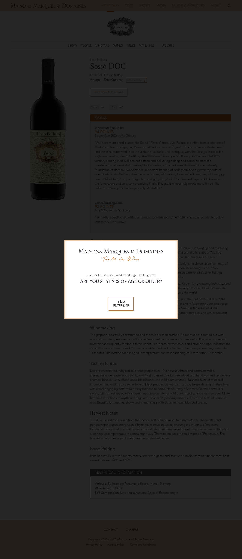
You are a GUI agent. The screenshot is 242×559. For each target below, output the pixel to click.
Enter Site (121, 304)
